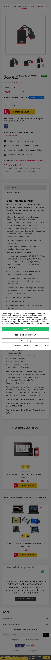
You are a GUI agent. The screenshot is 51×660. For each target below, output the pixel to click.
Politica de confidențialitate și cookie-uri (32, 346)
